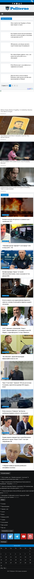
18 (11, 560)
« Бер (1, 568)
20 (20, 560)
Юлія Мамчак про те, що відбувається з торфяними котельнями (21, 65)
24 (6, 562)
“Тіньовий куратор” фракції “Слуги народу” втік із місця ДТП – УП (16, 247)
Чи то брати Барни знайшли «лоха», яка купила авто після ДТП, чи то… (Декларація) (21, 56)
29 (30, 562)
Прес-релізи (4, 525)
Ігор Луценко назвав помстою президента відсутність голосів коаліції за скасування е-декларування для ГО (21, 35)
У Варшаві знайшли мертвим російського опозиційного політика (14, 466)
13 (20, 557)
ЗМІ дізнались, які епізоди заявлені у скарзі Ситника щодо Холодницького (20, 45)
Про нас (3, 527)
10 (6, 557)
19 (15, 560)
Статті (3, 511)
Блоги (2, 514)
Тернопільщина (5, 506)
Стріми (3, 519)
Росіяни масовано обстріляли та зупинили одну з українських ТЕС (16, 220)
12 (15, 557)
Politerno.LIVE (5, 517)
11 (11, 557)
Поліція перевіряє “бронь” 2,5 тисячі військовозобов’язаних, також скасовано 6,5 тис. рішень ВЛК (16, 274)
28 (25, 562)
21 (25, 560)
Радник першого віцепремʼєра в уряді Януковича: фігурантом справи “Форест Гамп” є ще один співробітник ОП (16, 439)
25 (11, 562)
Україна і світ (5, 214)
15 (30, 557)
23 (1, 562)
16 (1, 560)
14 (25, 557)
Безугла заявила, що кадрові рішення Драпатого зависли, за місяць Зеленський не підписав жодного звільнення (16, 302)
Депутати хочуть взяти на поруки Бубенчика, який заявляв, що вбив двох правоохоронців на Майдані (21, 77)
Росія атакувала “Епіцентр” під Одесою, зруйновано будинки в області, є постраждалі (15, 412)
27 (20, 562)
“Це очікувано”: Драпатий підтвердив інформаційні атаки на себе (13, 357)
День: (6, 18)
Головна (3, 503)
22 (30, 560)
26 (15, 562)
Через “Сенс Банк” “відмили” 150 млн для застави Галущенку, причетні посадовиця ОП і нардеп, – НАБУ (16, 385)
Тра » (5, 568)
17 (6, 560)
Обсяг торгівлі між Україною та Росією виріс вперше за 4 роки (21, 24)
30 (1, 565)
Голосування (4, 522)
